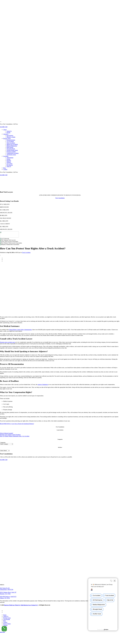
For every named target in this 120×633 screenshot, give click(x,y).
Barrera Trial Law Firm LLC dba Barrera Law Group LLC (21, 605)
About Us (5, 616)
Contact (5, 622)
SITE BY (2, 632)
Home (4, 615)
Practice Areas (7, 618)
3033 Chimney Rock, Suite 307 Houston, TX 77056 (8, 593)
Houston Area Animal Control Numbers (10, 434)
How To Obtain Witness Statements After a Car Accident (14, 436)
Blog (4, 620)
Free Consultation (60, 198)
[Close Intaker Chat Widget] (114, 580)
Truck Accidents (26, 252)
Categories (2, 442)
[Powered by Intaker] (106, 629)
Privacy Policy (7, 623)
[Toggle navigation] (0, 121)
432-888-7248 (3, 127)
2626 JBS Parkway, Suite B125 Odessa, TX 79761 (8, 597)
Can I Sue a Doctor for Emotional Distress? (17, 423)
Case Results (6, 619)
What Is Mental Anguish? (6, 433)
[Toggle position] (111, 580)
